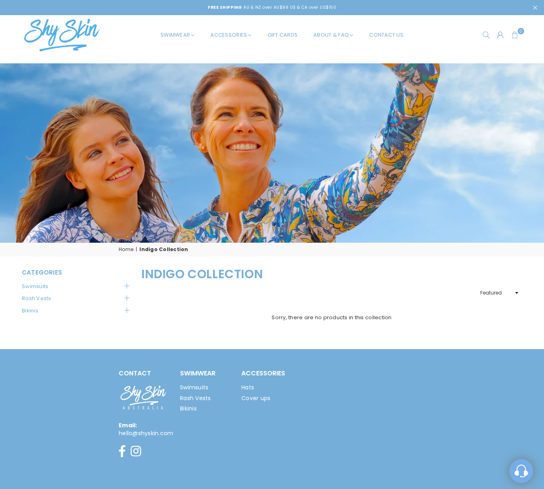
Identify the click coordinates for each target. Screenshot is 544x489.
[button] (515, 35)
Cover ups (255, 398)
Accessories (228, 35)
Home (126, 249)
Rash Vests (36, 298)
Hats (247, 387)
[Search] (486, 35)
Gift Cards (283, 35)
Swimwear (175, 35)
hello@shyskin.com (146, 433)
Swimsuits (35, 286)
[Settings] (500, 35)
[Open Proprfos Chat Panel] (521, 471)
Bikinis (30, 310)
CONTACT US (386, 35)
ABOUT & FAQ (331, 35)
